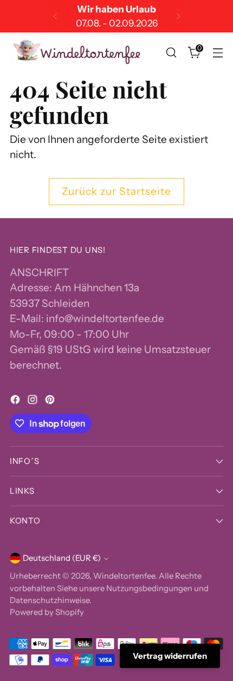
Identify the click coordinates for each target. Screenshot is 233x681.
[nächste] (178, 16)
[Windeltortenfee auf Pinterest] (50, 402)
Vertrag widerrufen (170, 656)
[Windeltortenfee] (77, 52)
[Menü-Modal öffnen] (217, 52)
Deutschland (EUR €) (62, 558)
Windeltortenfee (124, 576)
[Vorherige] (55, 16)
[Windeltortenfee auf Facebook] (16, 402)
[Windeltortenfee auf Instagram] (33, 402)
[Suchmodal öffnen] (171, 52)
